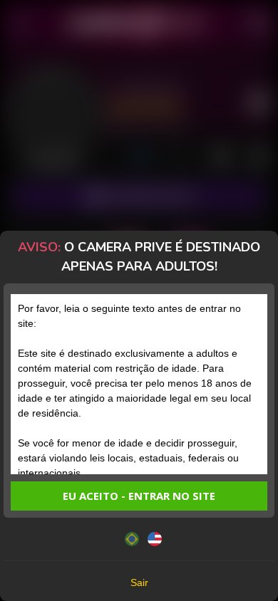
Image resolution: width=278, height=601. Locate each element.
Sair (139, 582)
